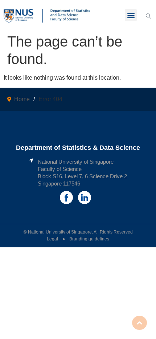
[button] (131, 15)
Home (22, 99)
